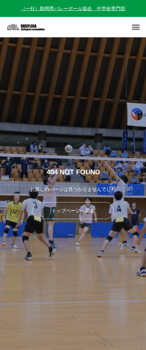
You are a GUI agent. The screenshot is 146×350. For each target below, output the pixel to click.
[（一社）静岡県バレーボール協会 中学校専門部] (30, 27)
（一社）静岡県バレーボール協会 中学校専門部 (73, 8)
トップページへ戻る (73, 210)
